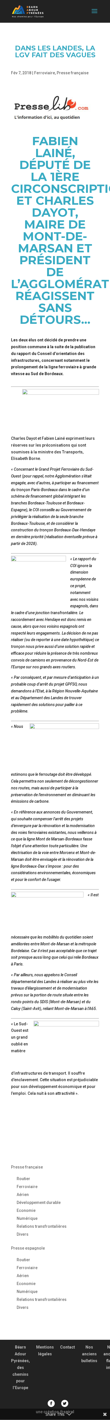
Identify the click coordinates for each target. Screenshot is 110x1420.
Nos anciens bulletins (89, 1354)
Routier (23, 1178)
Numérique (27, 1218)
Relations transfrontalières (42, 1226)
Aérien (23, 1194)
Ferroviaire (44, 73)
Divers (22, 1234)
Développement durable (39, 1202)
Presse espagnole (28, 1248)
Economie (26, 1210)
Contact (67, 1347)
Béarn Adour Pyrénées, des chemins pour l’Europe (20, 1367)
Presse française (73, 73)
